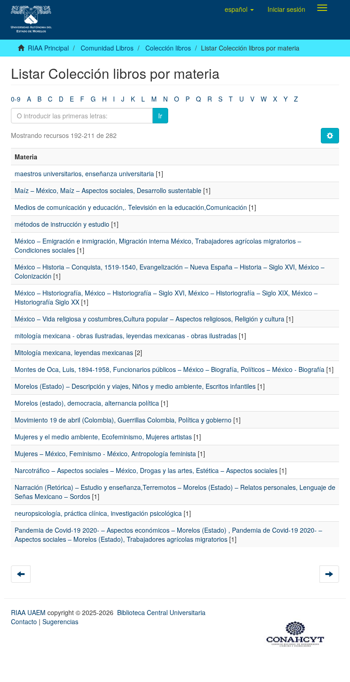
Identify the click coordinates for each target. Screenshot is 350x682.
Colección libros (168, 47)
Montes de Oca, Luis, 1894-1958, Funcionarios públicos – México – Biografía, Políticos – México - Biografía (169, 369)
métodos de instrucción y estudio (62, 224)
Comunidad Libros (107, 47)
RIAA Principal (48, 47)
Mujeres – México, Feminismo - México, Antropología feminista (105, 453)
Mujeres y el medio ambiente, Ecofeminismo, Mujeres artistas (103, 436)
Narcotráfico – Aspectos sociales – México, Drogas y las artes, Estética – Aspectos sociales (146, 470)
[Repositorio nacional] (298, 632)
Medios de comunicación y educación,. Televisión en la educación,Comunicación (131, 207)
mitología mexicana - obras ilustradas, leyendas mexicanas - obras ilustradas (126, 335)
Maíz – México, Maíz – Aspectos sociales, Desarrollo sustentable (108, 190)
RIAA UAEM (29, 612)
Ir (160, 115)
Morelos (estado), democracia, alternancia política (87, 402)
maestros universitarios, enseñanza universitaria (84, 173)
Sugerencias (60, 621)
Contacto (24, 621)
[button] (239, 9)
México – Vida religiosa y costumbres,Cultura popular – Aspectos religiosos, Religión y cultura (149, 318)
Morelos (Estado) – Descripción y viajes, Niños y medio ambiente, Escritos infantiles (135, 386)
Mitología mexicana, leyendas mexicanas (74, 352)
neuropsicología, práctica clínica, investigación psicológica (98, 513)
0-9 (16, 98)
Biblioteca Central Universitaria (161, 612)
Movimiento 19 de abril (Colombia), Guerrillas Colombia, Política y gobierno (123, 419)
